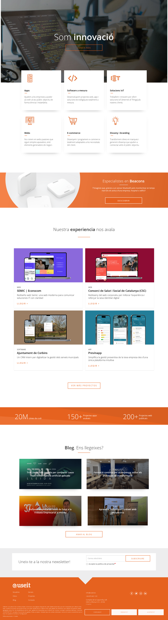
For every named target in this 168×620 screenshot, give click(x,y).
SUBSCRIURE (137, 558)
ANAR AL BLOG (84, 534)
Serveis (30, 592)
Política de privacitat (8, 616)
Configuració (97, 612)
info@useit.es (91, 593)
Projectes (31, 596)
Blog (14, 600)
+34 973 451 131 (91, 596)
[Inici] (21, 585)
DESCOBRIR (124, 200)
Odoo (15, 596)
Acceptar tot (151, 612)
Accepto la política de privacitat (102, 564)
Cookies (16, 616)
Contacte (31, 600)
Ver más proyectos (84, 385)
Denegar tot (124, 612)
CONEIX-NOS (84, 48)
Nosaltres (16, 592)
